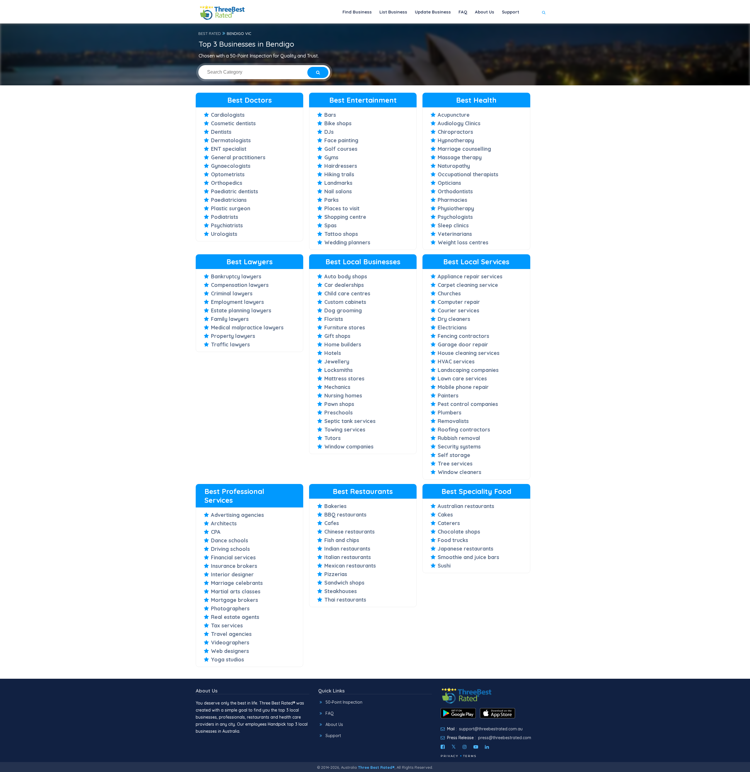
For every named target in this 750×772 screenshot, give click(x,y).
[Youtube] (475, 747)
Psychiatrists (227, 225)
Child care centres (347, 293)
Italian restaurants (347, 557)
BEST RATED (209, 33)
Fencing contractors (463, 336)
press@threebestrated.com (504, 737)
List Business (393, 12)
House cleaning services (469, 353)
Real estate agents (235, 617)
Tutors (332, 438)
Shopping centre (345, 217)
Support (510, 12)
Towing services (344, 429)
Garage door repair (463, 344)
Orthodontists (455, 191)
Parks (331, 200)
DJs (329, 131)
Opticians (449, 183)
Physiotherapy (456, 208)
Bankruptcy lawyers (236, 276)
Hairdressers (340, 165)
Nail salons (338, 191)
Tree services (455, 463)
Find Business (357, 12)
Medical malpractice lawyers (247, 327)
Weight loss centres (463, 242)
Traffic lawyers (230, 344)
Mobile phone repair (463, 387)
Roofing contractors (464, 429)
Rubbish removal (459, 438)
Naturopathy (454, 165)
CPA (216, 532)
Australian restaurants (466, 506)
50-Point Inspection (343, 702)
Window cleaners (459, 472)
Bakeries (335, 506)
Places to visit (341, 208)
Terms (469, 756)
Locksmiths (338, 370)
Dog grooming (343, 310)
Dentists (221, 131)
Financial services (233, 557)
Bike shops (338, 123)
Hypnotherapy (456, 140)
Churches (449, 293)
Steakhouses (340, 591)
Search (532, 29)
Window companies (349, 446)
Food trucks (453, 540)
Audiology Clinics (459, 123)
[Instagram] (465, 747)
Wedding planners (347, 242)
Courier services (458, 310)
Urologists (224, 234)
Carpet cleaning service (468, 285)
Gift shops (337, 336)
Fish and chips (341, 540)
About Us (484, 12)
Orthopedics (226, 183)
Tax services (227, 625)
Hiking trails (339, 174)
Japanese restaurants (465, 548)
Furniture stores (344, 327)
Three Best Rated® (376, 767)
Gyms (331, 157)
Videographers (230, 642)
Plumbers (449, 412)
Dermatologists (231, 140)
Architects (224, 523)
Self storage (454, 455)
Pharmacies (452, 200)
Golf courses (340, 148)
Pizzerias (335, 574)
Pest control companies (468, 404)
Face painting (341, 140)
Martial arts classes (235, 591)
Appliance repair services (470, 276)
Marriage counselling (464, 148)
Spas (330, 225)
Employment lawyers (237, 302)
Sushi (444, 565)
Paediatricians (229, 200)
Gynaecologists (230, 165)
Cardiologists (228, 114)
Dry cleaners (454, 319)
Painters (448, 395)
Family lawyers (230, 319)
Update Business (433, 12)
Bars (330, 114)
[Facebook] (443, 747)
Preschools (338, 412)
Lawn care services (462, 378)
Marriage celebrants (237, 583)
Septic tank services (350, 421)
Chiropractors (455, 131)
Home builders (342, 344)
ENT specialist (228, 148)
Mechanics (337, 387)
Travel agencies (231, 634)
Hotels (332, 353)
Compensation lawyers (240, 285)
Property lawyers (233, 336)
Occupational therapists (468, 174)
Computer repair (459, 302)
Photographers (230, 608)
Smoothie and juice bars (468, 557)
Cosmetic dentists (233, 123)
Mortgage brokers (234, 600)
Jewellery (336, 361)
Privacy (449, 756)
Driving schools (230, 549)
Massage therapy (460, 157)
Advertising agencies (237, 515)
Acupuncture (454, 114)
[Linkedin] (487, 747)
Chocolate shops (459, 531)
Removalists (453, 421)
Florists (333, 319)
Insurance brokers (234, 566)
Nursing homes (343, 395)
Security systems (459, 446)
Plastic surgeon (230, 208)
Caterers (449, 523)
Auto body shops (345, 276)
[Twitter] (453, 747)
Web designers (230, 651)
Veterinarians (455, 234)
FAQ (462, 12)
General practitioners (238, 157)
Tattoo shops (341, 234)
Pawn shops (339, 404)
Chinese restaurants (349, 531)
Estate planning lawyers (241, 310)
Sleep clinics (453, 225)
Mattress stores (344, 378)
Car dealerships (344, 285)
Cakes (445, 514)
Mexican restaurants (350, 565)
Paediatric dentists (234, 191)
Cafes (331, 523)
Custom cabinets (345, 302)
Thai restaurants (345, 599)
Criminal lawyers (232, 293)
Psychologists (455, 217)
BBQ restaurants (345, 514)
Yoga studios (227, 659)
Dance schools (229, 540)
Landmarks (338, 183)
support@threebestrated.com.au (491, 729)
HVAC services (456, 361)
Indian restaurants (347, 548)
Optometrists (228, 174)
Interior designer (232, 574)
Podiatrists (224, 217)
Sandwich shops (344, 582)
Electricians (452, 327)
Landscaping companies (468, 370)
